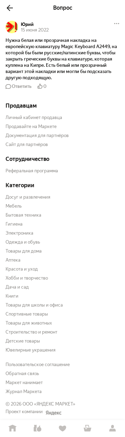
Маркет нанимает (24, 382)
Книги (12, 296)
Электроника (19, 233)
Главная (12, 428)
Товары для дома (24, 251)
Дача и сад (17, 287)
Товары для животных (29, 323)
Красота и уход (22, 269)
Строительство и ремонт (31, 332)
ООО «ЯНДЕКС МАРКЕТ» (49, 404)
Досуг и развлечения (28, 197)
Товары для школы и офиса (34, 305)
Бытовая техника (23, 215)
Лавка (37, 428)
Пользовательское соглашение (38, 364)
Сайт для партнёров (27, 144)
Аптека (13, 260)
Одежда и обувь (23, 242)
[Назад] (10, 8)
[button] (62, 59)
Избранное (62, 428)
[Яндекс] (53, 412)
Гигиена (14, 224)
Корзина (87, 428)
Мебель (14, 206)
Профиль (112, 428)
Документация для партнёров (37, 135)
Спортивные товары (27, 314)
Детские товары (23, 341)
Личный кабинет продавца (34, 117)
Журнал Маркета (24, 391)
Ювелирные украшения (31, 350)
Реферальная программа (32, 170)
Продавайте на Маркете (31, 126)
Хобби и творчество (27, 278)
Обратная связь (22, 373)
